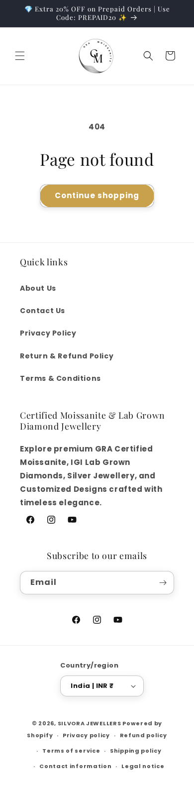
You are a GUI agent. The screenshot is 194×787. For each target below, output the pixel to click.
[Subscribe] (163, 582)
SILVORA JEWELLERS (89, 723)
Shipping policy (136, 751)
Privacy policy (86, 735)
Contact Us (42, 311)
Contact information (75, 766)
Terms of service (71, 751)
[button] (20, 56)
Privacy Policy (48, 333)
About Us (38, 288)
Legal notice (142, 766)
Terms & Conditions (60, 378)
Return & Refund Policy (66, 356)
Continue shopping (97, 195)
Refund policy (143, 735)
